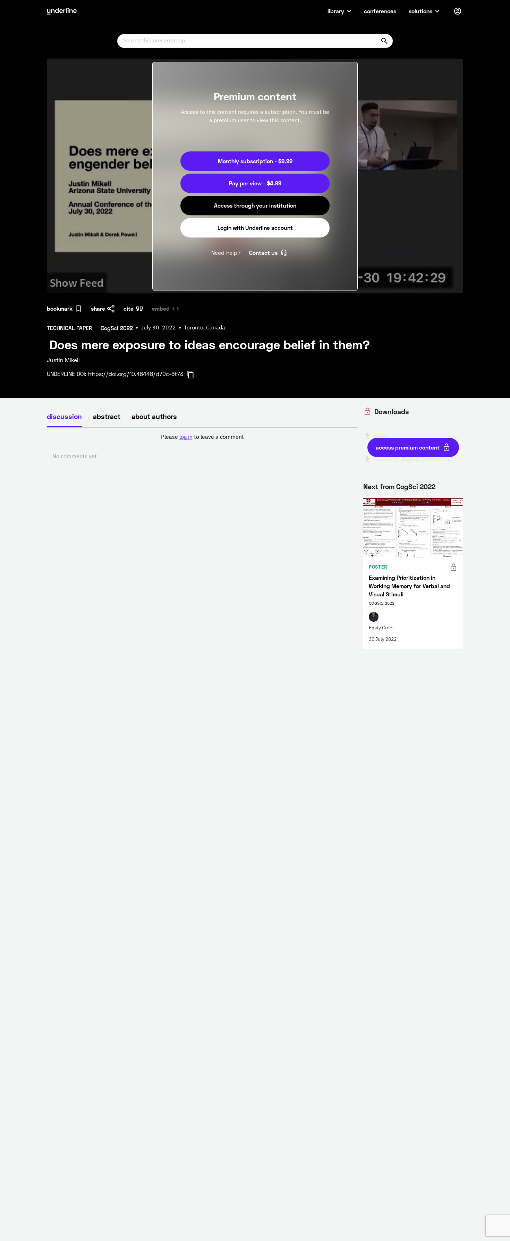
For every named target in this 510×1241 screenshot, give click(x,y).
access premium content (408, 447)
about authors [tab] (154, 416)
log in (186, 437)
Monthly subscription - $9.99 (255, 161)
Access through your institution (255, 205)
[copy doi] (194, 374)
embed (161, 308)
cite (129, 308)
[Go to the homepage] (62, 11)
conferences (380, 11)
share (98, 308)
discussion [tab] (64, 416)
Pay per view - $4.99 (255, 183)
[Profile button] (457, 11)
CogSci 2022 (415, 486)
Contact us (263, 252)
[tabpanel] (202, 447)
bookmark (60, 308)
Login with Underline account (255, 227)
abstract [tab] (106, 416)
